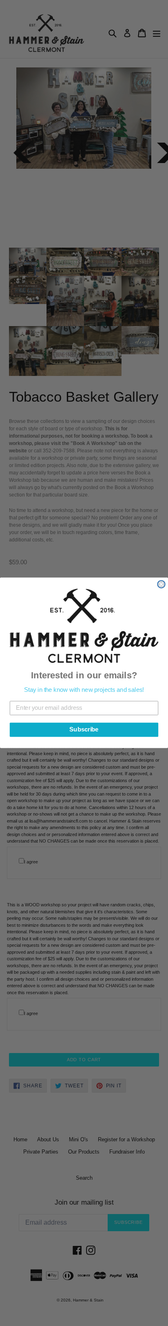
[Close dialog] (161, 584)
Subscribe (83, 730)
